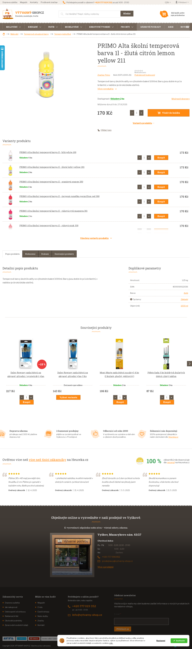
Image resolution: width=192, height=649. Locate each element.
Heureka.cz (173, 437)
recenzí (171, 462)
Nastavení (160, 641)
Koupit (161, 157)
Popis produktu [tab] (12, 254)
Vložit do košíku (171, 112)
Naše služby (42, 616)
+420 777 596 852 (111, 557)
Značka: (104, 75)
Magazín (23, 2)
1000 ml (184, 306)
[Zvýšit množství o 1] (141, 113)
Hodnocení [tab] (30, 254)
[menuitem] (13, 27)
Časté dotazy (43, 612)
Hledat (127, 13)
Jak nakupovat (11, 607)
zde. (111, 643)
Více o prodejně (105, 567)
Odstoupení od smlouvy (15, 612)
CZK (167, 2)
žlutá (186, 293)
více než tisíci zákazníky (47, 460)
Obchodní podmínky (13, 621)
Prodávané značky (49, 2)
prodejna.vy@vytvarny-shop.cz (117, 561)
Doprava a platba (10, 2)
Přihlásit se (122, 629)
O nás (39, 607)
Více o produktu (105, 89)
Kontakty (34, 2)
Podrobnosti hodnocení (144, 75)
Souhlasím (180, 641)
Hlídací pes (106, 130)
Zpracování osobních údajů (16, 625)
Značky (40, 621)
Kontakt (41, 625)
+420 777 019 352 (84, 606)
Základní (184, 299)
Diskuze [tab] (45, 254)
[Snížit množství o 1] (132, 113)
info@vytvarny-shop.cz (87, 614)
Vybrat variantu (68, 397)
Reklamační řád (11, 616)
